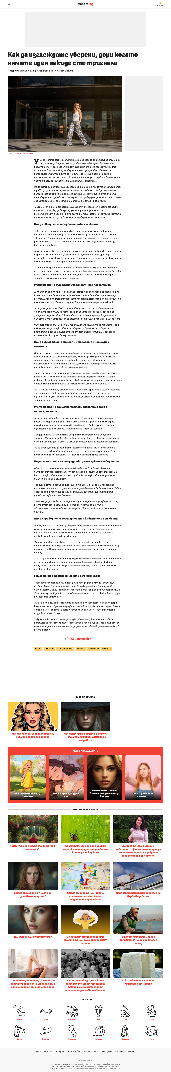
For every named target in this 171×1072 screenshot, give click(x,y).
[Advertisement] (85, 27)
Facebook (48, 1051)
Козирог (98, 1039)
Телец (45, 1019)
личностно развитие (65, 649)
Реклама (131, 1051)
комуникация (49, 649)
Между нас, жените (85, 751)
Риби (151, 1039)
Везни (19, 1039)
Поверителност (91, 1051)
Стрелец (72, 1039)
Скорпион (46, 1039)
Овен (19, 1019)
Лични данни (106, 1051)
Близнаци (72, 1019)
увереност (81, 649)
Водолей (125, 1039)
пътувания (106, 649)
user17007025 (21, 153)
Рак (98, 1019)
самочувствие (93, 649)
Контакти (120, 1051)
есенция (38, 649)
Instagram (59, 1051)
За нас (38, 1051)
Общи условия (73, 1051)
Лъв (125, 1019)
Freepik (30, 153)
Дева (151, 1019)
